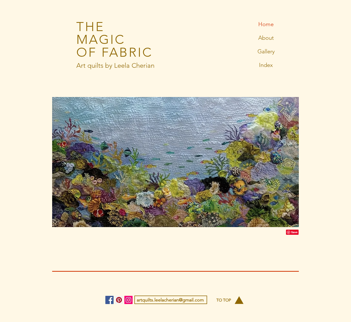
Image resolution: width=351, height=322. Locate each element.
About (266, 37)
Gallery (266, 51)
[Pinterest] (119, 300)
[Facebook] (109, 300)
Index (266, 65)
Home (266, 24)
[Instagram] (128, 300)
